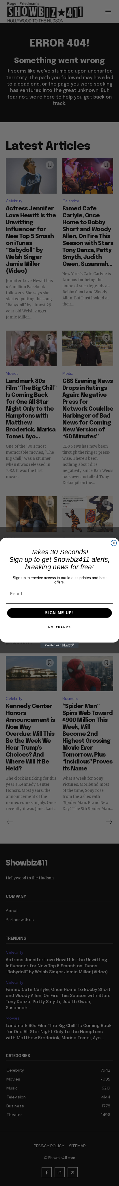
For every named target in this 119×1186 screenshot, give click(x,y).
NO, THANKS (59, 627)
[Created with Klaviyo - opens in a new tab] (59, 645)
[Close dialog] (114, 543)
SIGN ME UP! (59, 613)
